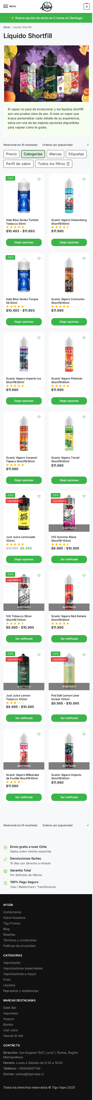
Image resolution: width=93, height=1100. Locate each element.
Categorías (33, 154)
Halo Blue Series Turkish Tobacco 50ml (22, 221)
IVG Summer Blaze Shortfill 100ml (63, 538)
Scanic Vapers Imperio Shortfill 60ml (66, 776)
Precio (11, 154)
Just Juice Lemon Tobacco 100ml (18, 697)
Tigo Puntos (11, 923)
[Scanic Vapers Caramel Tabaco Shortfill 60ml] (24, 433)
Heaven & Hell (13, 1036)
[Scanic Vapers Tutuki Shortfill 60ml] (69, 433)
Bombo (8, 1024)
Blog (6, 929)
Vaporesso (10, 1013)
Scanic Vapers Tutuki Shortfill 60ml (65, 459)
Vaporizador (12, 962)
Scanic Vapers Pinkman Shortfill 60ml (66, 380)
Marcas (55, 154)
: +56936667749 (21, 1068)
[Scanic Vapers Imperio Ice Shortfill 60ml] (24, 354)
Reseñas (9, 934)
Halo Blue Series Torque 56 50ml (22, 300)
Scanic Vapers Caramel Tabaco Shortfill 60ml (21, 459)
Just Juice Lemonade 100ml (20, 538)
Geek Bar (9, 1007)
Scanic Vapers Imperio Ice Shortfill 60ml (23, 380)
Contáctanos (12, 912)
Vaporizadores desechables (23, 968)
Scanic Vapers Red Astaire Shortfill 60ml (68, 617)
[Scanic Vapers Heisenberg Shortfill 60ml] (69, 195)
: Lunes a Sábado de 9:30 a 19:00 (33, 1063)
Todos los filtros (51, 164)
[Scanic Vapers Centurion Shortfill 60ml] (69, 275)
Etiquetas (76, 154)
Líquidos (9, 985)
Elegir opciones (24, 242)
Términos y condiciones (19, 940)
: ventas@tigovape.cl (23, 1074)
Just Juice (10, 1030)
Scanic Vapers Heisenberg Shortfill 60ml (69, 221)
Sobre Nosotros (14, 917)
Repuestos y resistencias (20, 991)
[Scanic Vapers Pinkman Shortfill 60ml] (69, 354)
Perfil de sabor (18, 164)
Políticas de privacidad (19, 946)
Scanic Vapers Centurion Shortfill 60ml (68, 300)
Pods (6, 979)
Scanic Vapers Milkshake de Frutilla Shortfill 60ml (22, 776)
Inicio (6, 27)
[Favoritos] (39, 179)
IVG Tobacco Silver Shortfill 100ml (19, 617)
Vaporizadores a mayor (19, 974)
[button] (86, 6)
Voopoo (8, 1019)
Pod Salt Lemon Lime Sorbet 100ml (65, 697)
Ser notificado (69, 559)
